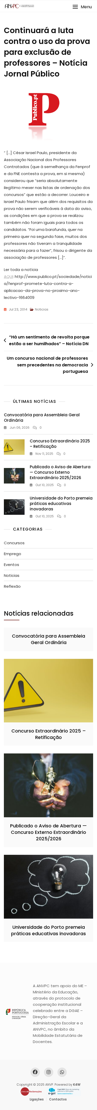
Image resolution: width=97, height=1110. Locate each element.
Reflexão (12, 586)
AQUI (8, 276)
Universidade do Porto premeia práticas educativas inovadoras (61, 503)
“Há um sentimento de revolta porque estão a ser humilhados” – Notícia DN (49, 340)
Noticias (41, 309)
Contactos (58, 1099)
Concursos (14, 543)
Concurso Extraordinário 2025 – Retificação (48, 734)
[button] (82, 6)
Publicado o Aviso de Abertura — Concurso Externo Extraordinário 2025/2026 (60, 472)
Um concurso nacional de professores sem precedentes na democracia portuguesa (47, 364)
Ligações (37, 1099)
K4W (76, 1084)
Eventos (11, 564)
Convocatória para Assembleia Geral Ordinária (48, 639)
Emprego (12, 553)
